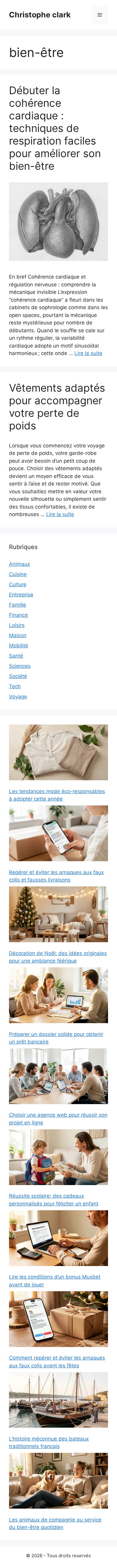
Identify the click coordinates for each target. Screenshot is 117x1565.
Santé (16, 656)
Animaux (19, 564)
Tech (15, 686)
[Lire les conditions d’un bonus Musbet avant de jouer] (58, 1239)
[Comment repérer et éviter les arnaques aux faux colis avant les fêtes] (58, 1320)
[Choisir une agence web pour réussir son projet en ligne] (58, 1077)
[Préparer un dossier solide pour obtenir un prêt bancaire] (58, 996)
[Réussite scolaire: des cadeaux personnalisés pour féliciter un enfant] (58, 1158)
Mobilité (18, 646)
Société (18, 676)
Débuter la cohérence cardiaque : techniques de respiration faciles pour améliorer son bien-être (55, 128)
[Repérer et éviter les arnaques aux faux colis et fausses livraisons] (58, 834)
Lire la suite (88, 353)
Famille (17, 605)
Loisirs (17, 625)
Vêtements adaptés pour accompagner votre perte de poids (57, 406)
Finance (18, 615)
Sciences (20, 666)
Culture (17, 584)
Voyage (18, 697)
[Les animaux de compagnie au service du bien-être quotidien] (58, 1482)
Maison (17, 635)
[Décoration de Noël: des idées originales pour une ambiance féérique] (58, 915)
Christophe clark (40, 14)
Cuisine (18, 574)
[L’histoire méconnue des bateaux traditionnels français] (58, 1401)
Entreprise (21, 595)
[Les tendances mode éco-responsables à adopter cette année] (58, 753)
